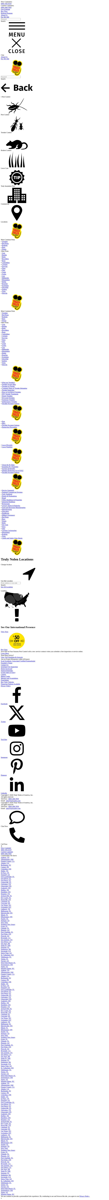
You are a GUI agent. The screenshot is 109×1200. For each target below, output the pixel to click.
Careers (3, 674)
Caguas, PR (5, 867)
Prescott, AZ (5, 936)
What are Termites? (8, 382)
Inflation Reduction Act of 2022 (12, 470)
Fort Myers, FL (6, 878)
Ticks (4, 291)
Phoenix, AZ (5, 930)
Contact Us (4, 665)
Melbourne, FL (6, 911)
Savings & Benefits (8, 469)
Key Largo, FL (6, 898)
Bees (3, 247)
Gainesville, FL (6, 882)
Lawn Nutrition (7, 447)
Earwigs (4, 266)
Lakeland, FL (5, 901)
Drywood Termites (8, 398)
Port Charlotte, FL (7, 932)
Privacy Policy (6, 686)
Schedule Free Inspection (9, 667)
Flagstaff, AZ (5, 875)
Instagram (4, 757)
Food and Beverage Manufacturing (13, 507)
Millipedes (5, 278)
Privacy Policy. (85, 1196)
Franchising (5, 680)
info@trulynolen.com (13, 801)
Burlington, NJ (6, 865)
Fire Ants (5, 525)
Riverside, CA (6, 938)
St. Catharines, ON (7, 955)
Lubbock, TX (5, 909)
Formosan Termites (8, 400)
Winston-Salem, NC (7, 968)
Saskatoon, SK (6, 949)
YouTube (4, 739)
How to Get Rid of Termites (11, 392)
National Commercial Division (12, 492)
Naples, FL (4, 919)
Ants (3, 253)
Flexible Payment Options (10, 404)
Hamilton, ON (6, 892)
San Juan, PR (5, 944)
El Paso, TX (5, 873)
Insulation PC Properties (10, 467)
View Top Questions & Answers (12, 657)
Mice (3, 423)
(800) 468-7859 (6, 7)
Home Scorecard (6, 669)
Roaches (5, 284)
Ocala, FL (4, 926)
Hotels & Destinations (9, 496)
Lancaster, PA (5, 903)
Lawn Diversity (7, 445)
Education (5, 511)
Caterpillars (6, 263)
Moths (4, 282)
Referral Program (6, 13)
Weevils (4, 293)
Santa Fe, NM (5, 945)
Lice (3, 276)
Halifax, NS (5, 890)
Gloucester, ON (6, 886)
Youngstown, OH (7, 965)
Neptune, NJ (5, 921)
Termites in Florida (8, 386)
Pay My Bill (5, 17)
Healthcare (5, 513)
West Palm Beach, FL (8, 963)
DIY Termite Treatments (10, 394)
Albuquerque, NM (7, 859)
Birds (4, 257)
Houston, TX (5, 894)
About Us (4, 15)
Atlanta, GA (5, 863)
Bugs (3, 261)
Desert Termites (7, 396)
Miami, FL (4, 915)
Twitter (3, 722)
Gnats (4, 272)
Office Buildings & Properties (12, 500)
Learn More (5, 653)
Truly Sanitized (7, 494)
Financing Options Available (10, 684)
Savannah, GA (6, 951)
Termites (5, 241)
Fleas (3, 268)
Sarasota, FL (5, 947)
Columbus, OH (6, 869)
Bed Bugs (5, 243)
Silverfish (5, 287)
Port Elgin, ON (6, 934)
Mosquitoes (6, 280)
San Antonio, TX (6, 940)
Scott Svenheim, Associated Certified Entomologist (18, 661)
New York (4, 922)
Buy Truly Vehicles (7, 682)
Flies (3, 270)
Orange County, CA (7, 861)
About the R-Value (8, 465)
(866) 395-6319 (6, 4)
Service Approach (8, 490)
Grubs (4, 274)
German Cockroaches (9, 530)
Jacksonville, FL (6, 896)
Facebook (4, 704)
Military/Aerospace (8, 515)
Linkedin (4, 793)
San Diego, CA (6, 942)
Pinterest (4, 775)
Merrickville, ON (6, 913)
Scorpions (5, 285)
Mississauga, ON (6, 917)
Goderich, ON (6, 888)
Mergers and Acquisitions (9, 678)
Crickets (4, 264)
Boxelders (5, 259)
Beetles (4, 255)
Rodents (4, 245)
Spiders (4, 289)
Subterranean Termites (9, 402)
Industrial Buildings (8, 502)
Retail (4, 498)
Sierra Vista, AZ (6, 953)
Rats (3, 421)
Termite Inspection (8, 390)
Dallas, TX (4, 871)
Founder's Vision (6, 663)
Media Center (5, 676)
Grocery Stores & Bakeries (11, 506)
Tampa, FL (4, 959)
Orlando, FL (5, 928)
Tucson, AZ (5, 961)
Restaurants (6, 504)
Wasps (4, 249)
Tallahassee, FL (6, 957)
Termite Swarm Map (9, 384)
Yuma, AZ (4, 967)
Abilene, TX (5, 857)
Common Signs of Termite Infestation (14, 388)
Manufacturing (7, 509)
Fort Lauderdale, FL (7, 877)
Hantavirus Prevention (9, 427)
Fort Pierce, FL (6, 880)
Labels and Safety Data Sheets (12, 538)
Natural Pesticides (8, 671)
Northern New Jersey (8, 924)
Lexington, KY (6, 907)
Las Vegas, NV (6, 905)
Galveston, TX (6, 884)
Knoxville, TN (6, 900)
